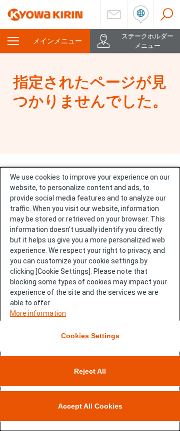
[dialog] (90, 299)
